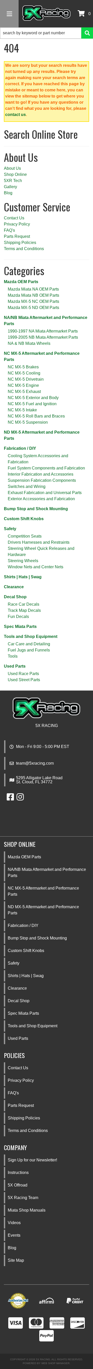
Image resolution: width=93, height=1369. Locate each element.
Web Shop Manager (55, 1363)
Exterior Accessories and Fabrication (41, 499)
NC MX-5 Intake (22, 410)
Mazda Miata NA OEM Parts (33, 289)
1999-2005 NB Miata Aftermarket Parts (43, 337)
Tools (13, 656)
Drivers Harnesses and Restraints (38, 542)
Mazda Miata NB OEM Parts (33, 295)
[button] (46, 33)
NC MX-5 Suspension (28, 422)
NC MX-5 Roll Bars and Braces (36, 416)
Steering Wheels (23, 561)
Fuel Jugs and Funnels (29, 650)
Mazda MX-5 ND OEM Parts (33, 307)
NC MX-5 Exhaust (24, 391)
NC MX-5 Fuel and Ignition (32, 404)
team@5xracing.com (35, 763)
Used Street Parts (24, 680)
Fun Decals (18, 616)
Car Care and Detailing (29, 644)
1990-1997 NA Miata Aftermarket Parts (43, 331)
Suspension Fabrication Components (42, 480)
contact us (15, 114)
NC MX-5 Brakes (23, 367)
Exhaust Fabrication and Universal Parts (45, 492)
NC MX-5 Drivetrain (26, 379)
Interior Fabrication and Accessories (40, 474)
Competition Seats (25, 536)
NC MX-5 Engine (23, 385)
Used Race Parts (23, 673)
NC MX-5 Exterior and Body (33, 397)
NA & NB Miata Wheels (29, 343)
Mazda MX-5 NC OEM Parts (33, 301)
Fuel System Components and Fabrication (46, 468)
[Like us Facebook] (10, 798)
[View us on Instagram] (20, 798)
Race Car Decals (23, 604)
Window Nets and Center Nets (35, 567)
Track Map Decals (24, 610)
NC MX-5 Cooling (24, 373)
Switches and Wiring (26, 486)
